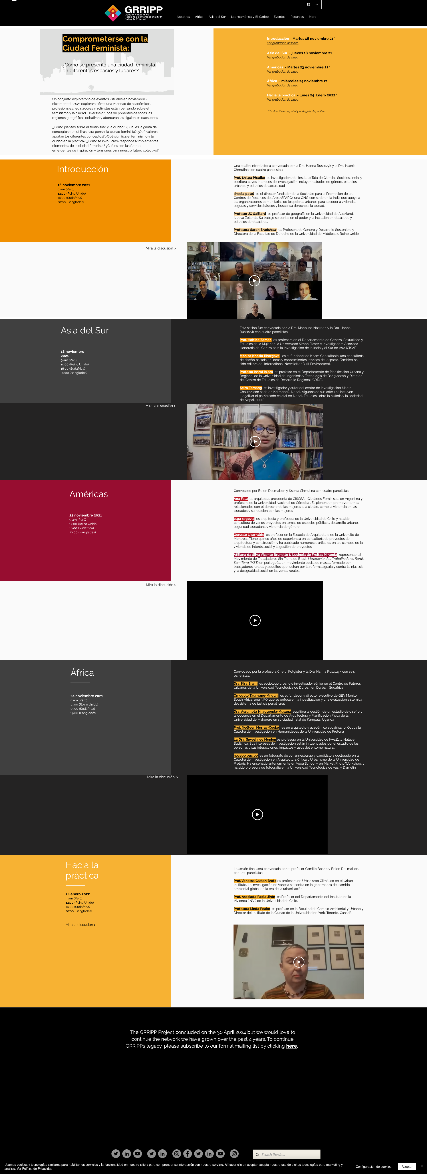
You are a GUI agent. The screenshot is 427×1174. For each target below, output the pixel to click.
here (291, 1046)
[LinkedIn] (126, 1153)
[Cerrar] (421, 1166)
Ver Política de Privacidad (34, 1168)
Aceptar (407, 1166)
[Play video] (254, 280)
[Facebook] (187, 1153)
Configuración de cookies (373, 1166)
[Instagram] (176, 1153)
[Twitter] (115, 1153)
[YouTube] (137, 1153)
